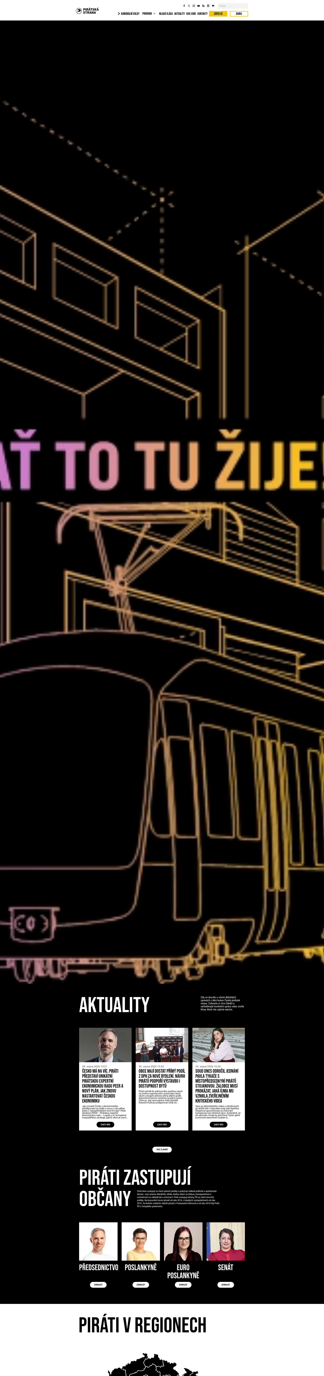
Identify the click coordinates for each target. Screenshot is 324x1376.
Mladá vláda (166, 14)
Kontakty (202, 14)
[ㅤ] (162, 502)
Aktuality (179, 14)
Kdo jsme (191, 14)
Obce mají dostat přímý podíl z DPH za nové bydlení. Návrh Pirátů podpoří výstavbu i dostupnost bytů (162, 1078)
